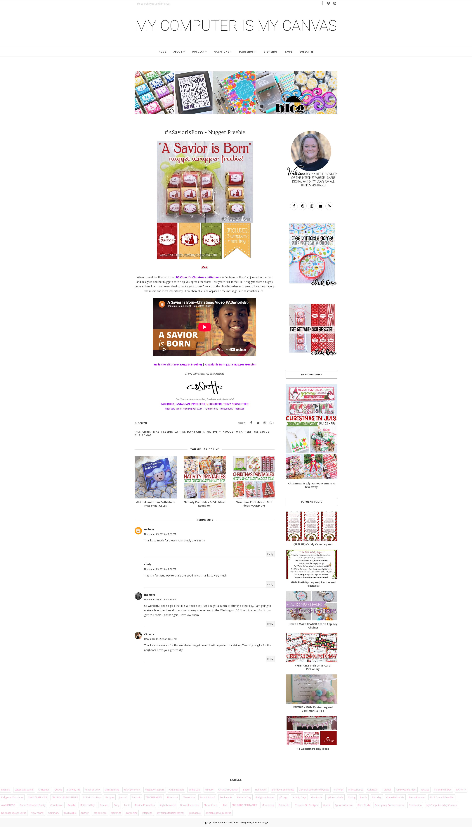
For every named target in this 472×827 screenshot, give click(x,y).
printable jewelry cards (218, 812)
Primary (209, 789)
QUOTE (58, 789)
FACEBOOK (167, 404)
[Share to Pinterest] (265, 423)
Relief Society (92, 789)
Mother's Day (87, 805)
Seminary (53, 812)
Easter (246, 789)
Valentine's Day (443, 789)
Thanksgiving (355, 789)
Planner (338, 789)
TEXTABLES (70, 812)
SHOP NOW (170, 409)
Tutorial (386, 789)
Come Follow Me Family (33, 805)
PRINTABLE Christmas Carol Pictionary (313, 667)
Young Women (132, 789)
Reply (270, 554)
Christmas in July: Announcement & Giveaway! (311, 485)
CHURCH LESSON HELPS (65, 797)
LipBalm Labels (335, 797)
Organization (176, 789)
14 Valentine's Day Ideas (313, 748)
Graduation (415, 805)
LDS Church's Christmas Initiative (197, 277)
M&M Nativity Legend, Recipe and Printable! (313, 584)
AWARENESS (8, 805)
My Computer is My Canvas (236, 25)
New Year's (37, 812)
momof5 (149, 594)
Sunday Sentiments (283, 789)
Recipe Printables (145, 805)
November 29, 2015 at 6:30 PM (160, 599)
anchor (85, 812)
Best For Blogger (261, 822)
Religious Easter (265, 797)
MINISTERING (112, 789)
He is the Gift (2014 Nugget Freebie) (178, 364)
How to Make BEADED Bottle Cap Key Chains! (313, 625)
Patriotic (136, 797)
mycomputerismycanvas (171, 812)
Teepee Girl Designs (306, 805)
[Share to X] (258, 423)
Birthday (376, 797)
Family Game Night (406, 789)
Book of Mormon (189, 805)
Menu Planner (417, 797)
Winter (326, 805)
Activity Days (299, 797)
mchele (149, 529)
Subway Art (73, 789)
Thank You (189, 797)
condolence (100, 812)
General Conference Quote (314, 789)
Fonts (127, 805)
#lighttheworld (167, 805)
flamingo (116, 812)
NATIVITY (214, 431)
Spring (351, 797)
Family (71, 805)
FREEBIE (167, 431)
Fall (225, 805)
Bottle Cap (194, 789)
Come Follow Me (395, 797)
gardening (131, 812)
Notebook (172, 797)
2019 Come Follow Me (442, 797)
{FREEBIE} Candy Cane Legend (313, 544)
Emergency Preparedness (389, 805)
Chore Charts (211, 805)
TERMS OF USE (211, 409)
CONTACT (239, 409)
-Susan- (149, 634)
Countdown (56, 805)
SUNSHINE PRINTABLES (244, 805)
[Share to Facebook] (251, 423)
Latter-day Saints (190, 431)
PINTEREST (198, 404)
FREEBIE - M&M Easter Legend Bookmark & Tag (313, 708)
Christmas (151, 431)
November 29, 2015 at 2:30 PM (160, 569)
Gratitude (316, 797)
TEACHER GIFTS (154, 797)
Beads (363, 797)
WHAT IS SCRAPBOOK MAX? (189, 409)
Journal (123, 797)
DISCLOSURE (227, 409)
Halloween (261, 789)
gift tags (283, 797)
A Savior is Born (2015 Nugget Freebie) (230, 364)
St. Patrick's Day (92, 797)
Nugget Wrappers (237, 431)
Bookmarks (226, 797)
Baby (116, 805)
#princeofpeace (344, 805)
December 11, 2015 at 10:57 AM (160, 638)
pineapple (195, 812)
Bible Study (364, 805)
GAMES (425, 789)
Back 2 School (207, 797)
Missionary (268, 805)
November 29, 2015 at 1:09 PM (160, 534)
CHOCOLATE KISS (37, 797)
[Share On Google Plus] (272, 423)
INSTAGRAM (183, 404)
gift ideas (147, 812)
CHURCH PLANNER (228, 789)
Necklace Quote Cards (13, 812)
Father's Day (244, 797)
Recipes (109, 797)
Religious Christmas (12, 797)
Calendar (372, 789)
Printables (284, 805)
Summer (104, 805)
